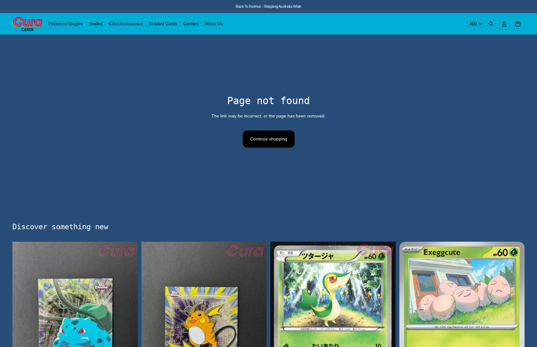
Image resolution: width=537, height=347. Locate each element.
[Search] (491, 24)
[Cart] (518, 24)
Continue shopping (268, 138)
